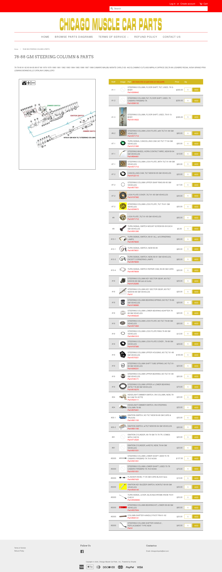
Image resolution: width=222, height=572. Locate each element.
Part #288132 (133, 103)
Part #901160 (133, 428)
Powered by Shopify (129, 562)
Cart (206, 3)
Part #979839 (133, 271)
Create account (187, 3)
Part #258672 (133, 209)
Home (45, 36)
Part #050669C (134, 500)
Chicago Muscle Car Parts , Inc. (110, 562)
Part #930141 (133, 517)
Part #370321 (133, 357)
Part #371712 (133, 136)
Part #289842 (133, 92)
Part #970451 (133, 410)
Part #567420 (133, 479)
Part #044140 (133, 489)
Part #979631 (133, 250)
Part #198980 (133, 305)
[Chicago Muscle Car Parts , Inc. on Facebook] (82, 552)
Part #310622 (133, 119)
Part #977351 (133, 187)
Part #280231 (133, 368)
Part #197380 (133, 346)
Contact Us (172, 36)
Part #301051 (133, 461)
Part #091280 (133, 231)
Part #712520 (133, 439)
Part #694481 (133, 156)
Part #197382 (133, 197)
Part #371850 (133, 326)
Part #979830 (133, 262)
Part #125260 (133, 283)
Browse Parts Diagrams (74, 36)
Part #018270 (133, 389)
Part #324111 (133, 399)
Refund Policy (145, 36)
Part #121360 (133, 146)
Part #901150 (133, 420)
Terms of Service (112, 36)
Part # (130, 294)
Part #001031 (133, 450)
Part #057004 (133, 510)
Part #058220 (133, 315)
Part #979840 (133, 241)
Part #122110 (133, 175)
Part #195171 (133, 379)
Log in (172, 3)
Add (196, 89)
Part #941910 (133, 336)
